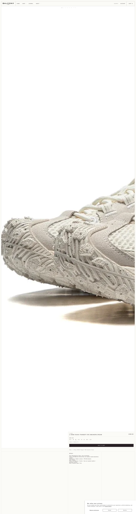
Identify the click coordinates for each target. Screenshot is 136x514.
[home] (8, 3)
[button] (18, 3)
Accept (109, 510)
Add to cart (101, 445)
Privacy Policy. (108, 506)
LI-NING (70, 433)
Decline (125, 510)
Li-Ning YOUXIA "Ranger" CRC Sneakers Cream (83, 449)
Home (70, 449)
